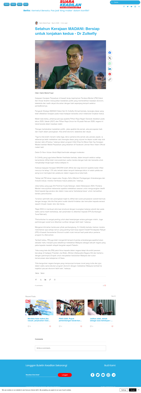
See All (113, 296)
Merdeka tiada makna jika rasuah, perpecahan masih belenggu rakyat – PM (38, 320)
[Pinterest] (110, 74)
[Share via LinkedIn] (45, 280)
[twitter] (128, 6)
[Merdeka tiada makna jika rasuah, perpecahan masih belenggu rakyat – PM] (39, 307)
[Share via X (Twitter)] (41, 280)
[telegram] (139, 6)
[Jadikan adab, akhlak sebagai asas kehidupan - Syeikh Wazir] (102, 307)
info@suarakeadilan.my (108, 387)
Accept (133, 390)
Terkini (42, 273)
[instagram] (135, 6)
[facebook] (124, 6)
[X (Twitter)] (109, 58)
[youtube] (131, 6)
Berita (37, 273)
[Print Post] (55, 280)
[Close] (139, 389)
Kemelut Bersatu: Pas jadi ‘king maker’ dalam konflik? (60, 10)
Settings (123, 390)
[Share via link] (50, 280)
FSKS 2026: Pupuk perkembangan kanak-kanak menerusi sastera (70, 320)
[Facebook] (110, 52)
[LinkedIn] (110, 69)
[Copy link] (110, 79)
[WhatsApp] (110, 63)
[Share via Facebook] (36, 280)
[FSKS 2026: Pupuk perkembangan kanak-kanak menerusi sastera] (71, 307)
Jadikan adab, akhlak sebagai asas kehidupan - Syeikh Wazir (100, 320)
